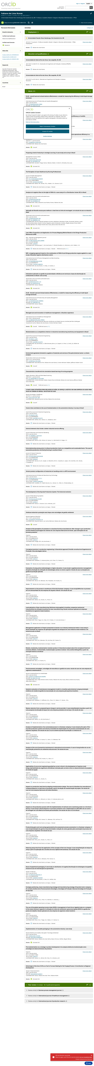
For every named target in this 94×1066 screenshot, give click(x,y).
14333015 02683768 (38, 481)
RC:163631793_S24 (35, 105)
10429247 (35, 243)
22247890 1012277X (38, 342)
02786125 (35, 502)
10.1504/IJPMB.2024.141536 (35, 261)
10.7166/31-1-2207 (33, 339)
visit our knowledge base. (86, 1057)
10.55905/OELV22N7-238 (34, 218)
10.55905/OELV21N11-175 (34, 281)
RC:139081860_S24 (35, 302)
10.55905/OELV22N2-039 (34, 199)
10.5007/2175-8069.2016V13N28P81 (37, 676)
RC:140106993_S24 (35, 161)
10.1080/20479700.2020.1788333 (36, 320)
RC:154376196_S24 (35, 283)
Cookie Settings (47, 136)
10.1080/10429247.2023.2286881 (36, 240)
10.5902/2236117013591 (34, 936)
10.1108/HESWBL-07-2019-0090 (36, 378)
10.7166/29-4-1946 (33, 415)
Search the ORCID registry (60, 7)
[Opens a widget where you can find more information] (88, 1063)
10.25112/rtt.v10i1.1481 (34, 397)
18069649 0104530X (38, 877)
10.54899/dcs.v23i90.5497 (34, 142)
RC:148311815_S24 (35, 678)
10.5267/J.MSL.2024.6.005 (34, 159)
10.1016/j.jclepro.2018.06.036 (35, 456)
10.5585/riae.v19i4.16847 (34, 361)
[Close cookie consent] (69, 108)
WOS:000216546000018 (36, 937)
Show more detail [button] (87, 42)
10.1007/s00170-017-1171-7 (35, 478)
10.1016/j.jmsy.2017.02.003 (35, 499)
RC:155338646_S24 (35, 201)
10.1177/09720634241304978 (35, 179)
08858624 (35, 438)
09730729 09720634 (38, 182)
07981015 (35, 539)
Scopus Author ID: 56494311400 (10, 59)
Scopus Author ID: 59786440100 (10, 54)
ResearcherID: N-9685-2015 (9, 57)
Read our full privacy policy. (32, 122)
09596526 (35, 459)
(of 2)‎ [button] (67, 248)
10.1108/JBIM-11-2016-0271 (35, 435)
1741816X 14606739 (38, 264)
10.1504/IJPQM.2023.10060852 (35, 300)
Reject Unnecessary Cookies (47, 126)
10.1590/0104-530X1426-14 (35, 874)
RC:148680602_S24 (35, 220)
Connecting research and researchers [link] (10, 8)
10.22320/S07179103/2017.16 (35, 519)
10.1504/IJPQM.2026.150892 (35, 104)
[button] (90, 27)
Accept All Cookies (47, 131)
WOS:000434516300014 (36, 974)
